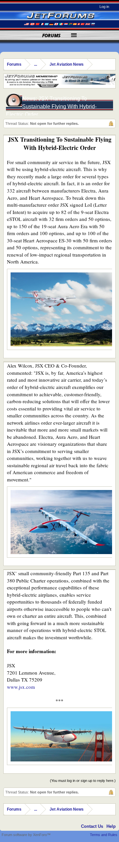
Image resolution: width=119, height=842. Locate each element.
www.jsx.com (21, 687)
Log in (104, 7)
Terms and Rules (103, 835)
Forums (51, 35)
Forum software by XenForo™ (26, 835)
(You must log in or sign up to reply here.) (83, 781)
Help (111, 826)
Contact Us (92, 826)
